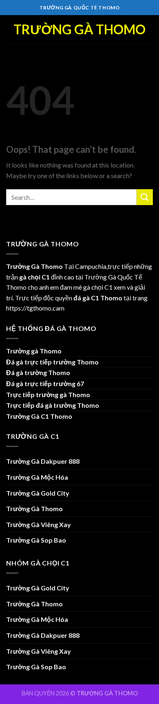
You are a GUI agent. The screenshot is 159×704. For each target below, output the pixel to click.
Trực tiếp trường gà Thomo (48, 394)
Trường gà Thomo (34, 351)
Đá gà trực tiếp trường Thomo (52, 362)
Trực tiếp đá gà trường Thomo (52, 405)
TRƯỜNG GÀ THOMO (107, 693)
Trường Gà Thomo (79, 29)
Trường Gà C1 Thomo (39, 416)
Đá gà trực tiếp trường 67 (45, 383)
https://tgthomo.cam (35, 308)
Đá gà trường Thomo (38, 372)
